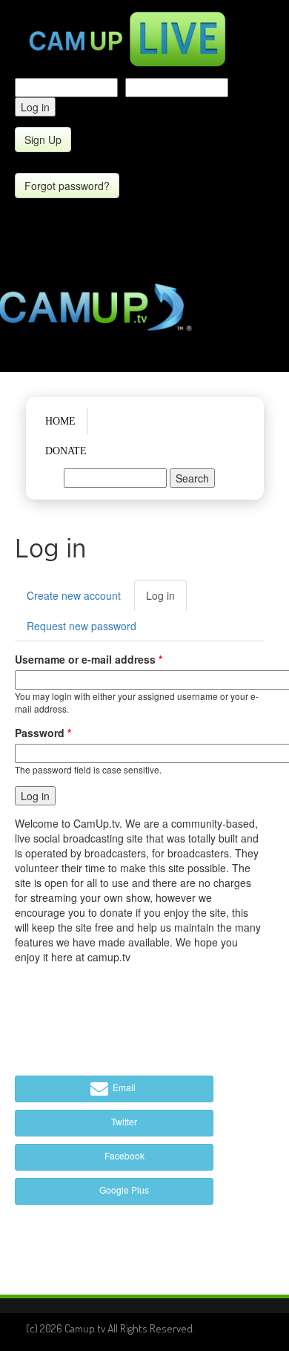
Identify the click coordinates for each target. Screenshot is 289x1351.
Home (60, 421)
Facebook (123, 1155)
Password (43, 732)
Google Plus (123, 1189)
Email (123, 1087)
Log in (166, 599)
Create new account (74, 595)
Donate (66, 451)
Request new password (81, 625)
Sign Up (43, 139)
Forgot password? (67, 185)
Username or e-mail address (88, 659)
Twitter (123, 1121)
